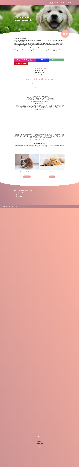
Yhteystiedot (69, 2)
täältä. (49, 139)
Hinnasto (63, 2)
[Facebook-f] (39, 447)
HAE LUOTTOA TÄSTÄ (39, 103)
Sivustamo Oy (74, 206)
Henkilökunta (57, 2)
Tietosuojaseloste (18, 206)
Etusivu (51, 2)
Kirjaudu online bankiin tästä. (43, 146)
